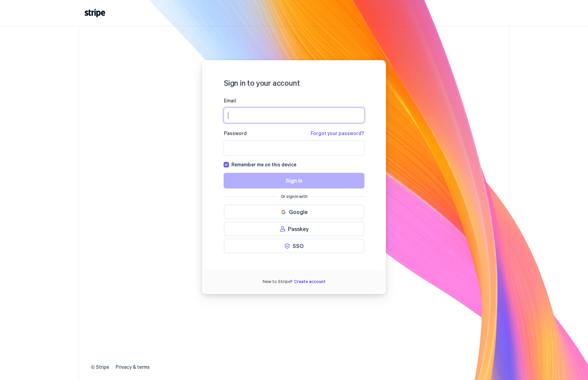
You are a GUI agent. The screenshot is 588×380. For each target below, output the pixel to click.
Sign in (294, 180)
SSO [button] (298, 245)
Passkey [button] (298, 228)
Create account (310, 281)
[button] (294, 212)
